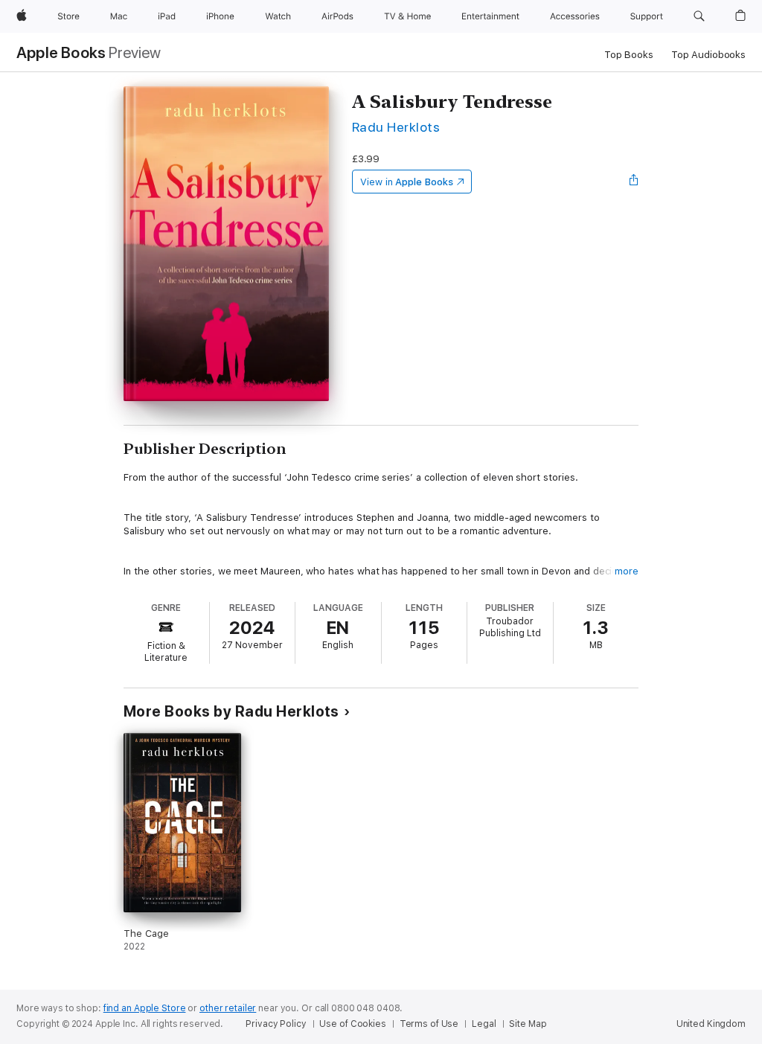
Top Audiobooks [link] (708, 54)
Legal (484, 1024)
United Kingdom (711, 1024)
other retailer (227, 1008)
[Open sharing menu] (634, 181)
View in (406, 182)
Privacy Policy (276, 1024)
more (626, 571)
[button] (699, 16)
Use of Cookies (352, 1024)
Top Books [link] (628, 54)
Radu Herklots (396, 127)
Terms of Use (429, 1024)
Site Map (527, 1024)
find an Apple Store (144, 1008)
